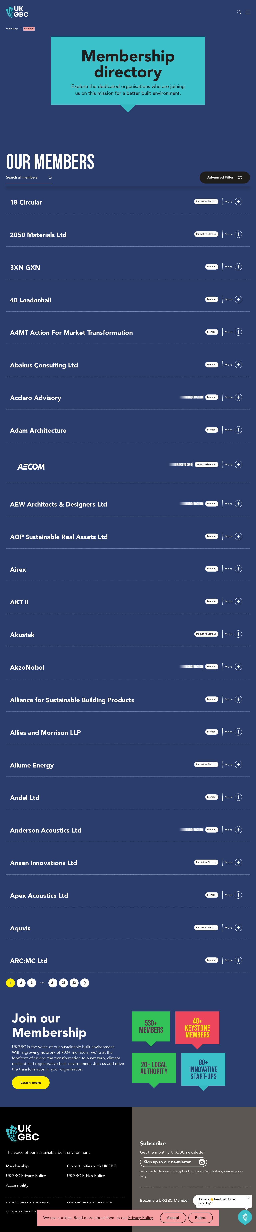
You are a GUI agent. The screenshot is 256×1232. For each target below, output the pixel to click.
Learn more (30, 1082)
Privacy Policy (140, 1217)
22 (63, 983)
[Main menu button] (247, 12)
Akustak (22, 635)
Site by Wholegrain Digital (23, 1211)
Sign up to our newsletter (167, 1162)
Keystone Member (206, 464)
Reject (204, 1219)
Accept (176, 1219)
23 (74, 983)
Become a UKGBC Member (164, 1200)
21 (53, 983)
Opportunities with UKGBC (91, 1166)
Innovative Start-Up (206, 201)
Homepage (12, 28)
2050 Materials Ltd (38, 235)
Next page (84, 982)
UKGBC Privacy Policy (26, 1175)
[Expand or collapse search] (239, 12)
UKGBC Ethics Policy (86, 1175)
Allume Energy (32, 765)
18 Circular (26, 202)
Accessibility (17, 1185)
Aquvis (20, 928)
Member (211, 266)
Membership (17, 1166)
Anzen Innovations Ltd (43, 863)
